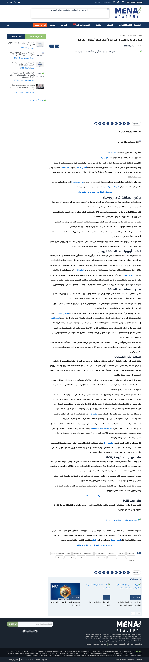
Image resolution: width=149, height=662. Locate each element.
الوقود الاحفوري (101, 557)
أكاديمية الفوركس (81, 25)
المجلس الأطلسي (62, 313)
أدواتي (64, 25)
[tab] (35, 36)
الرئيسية (137, 25)
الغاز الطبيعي (130, 557)
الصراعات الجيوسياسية (111, 187)
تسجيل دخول (106, 2)
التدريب (52, 25)
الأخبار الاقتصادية (125, 25)
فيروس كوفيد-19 (77, 182)
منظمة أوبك (108, 443)
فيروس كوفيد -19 (70, 557)
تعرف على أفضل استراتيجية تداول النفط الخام (95, 192)
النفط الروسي (112, 557)
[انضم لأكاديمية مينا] (38, 100)
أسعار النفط (55, 318)
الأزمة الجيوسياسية (100, 553)
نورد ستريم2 (131, 560)
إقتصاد (123, 35)
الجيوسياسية (103, 158)
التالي (132, 613)
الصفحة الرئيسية (137, 35)
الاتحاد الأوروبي (127, 275)
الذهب (33, 68)
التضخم (94, 540)
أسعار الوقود (121, 553)
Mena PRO (39, 25)
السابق (138, 613)
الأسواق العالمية (88, 553)
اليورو (33, 48)
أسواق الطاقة (111, 553)
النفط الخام (113, 152)
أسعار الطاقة (82, 167)
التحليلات (109, 25)
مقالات (98, 25)
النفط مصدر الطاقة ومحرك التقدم (95, 496)
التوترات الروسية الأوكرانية (57, 553)
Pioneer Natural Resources (102, 428)
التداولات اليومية (30, 80)
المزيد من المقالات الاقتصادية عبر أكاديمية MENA (95, 545)
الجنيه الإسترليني (29, 58)
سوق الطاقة (81, 557)
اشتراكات (97, 2)
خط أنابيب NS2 (90, 557)
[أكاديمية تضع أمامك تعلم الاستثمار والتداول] (123, 520)
